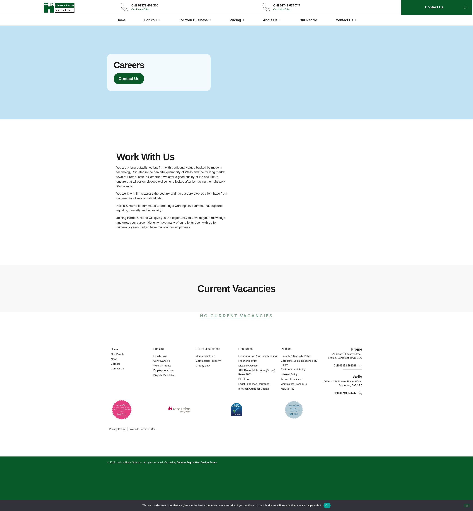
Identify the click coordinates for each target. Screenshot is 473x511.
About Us (270, 20)
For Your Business (193, 20)
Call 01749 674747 (345, 393)
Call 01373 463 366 (144, 5)
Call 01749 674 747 (286, 5)
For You (150, 20)
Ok (327, 505)
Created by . (191, 462)
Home (121, 20)
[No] (467, 505)
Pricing (235, 20)
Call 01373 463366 (345, 365)
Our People (308, 20)
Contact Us (344, 20)
